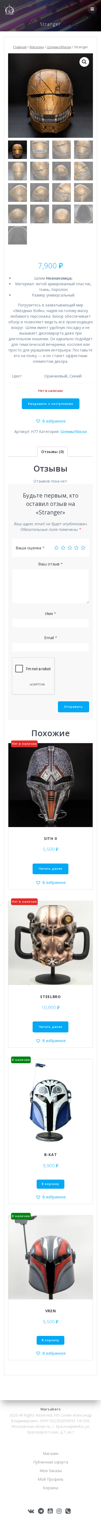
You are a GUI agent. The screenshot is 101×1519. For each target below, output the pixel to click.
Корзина (50, 1487)
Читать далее (50, 868)
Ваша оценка (30, 547)
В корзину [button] (50, 1184)
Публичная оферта (50, 1462)
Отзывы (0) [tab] (52, 451)
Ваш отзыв (50, 563)
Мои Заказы (51, 1470)
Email (50, 637)
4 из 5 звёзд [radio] (76, 548)
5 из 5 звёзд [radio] (83, 548)
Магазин (37, 47)
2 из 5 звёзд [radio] (63, 548)
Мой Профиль (51, 1479)
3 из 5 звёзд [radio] (70, 548)
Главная (20, 47)
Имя (50, 613)
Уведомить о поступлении (50, 404)
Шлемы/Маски (59, 47)
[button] (84, 62)
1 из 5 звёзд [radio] (56, 548)
